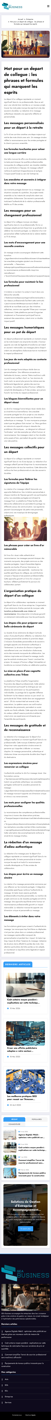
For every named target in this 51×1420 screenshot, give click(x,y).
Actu (6, 1379)
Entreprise (9, 1396)
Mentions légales (30, 1415)
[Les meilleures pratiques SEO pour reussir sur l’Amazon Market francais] (25, 1081)
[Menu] (48, 6)
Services (8, 1402)
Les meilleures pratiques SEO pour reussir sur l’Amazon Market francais (22, 1098)
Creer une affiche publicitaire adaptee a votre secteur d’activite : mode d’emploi (22, 1050)
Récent (14, 1119)
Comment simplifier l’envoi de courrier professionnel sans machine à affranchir (31, 1161)
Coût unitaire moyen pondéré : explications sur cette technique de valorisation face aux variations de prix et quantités (23, 1001)
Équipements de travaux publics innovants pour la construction (32, 1174)
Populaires (37, 1119)
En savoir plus (25, 1229)
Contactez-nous (17, 1415)
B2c (6, 1391)
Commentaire (14, 1124)
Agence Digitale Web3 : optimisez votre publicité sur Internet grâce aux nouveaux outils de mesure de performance (32, 1136)
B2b (6, 1385)
